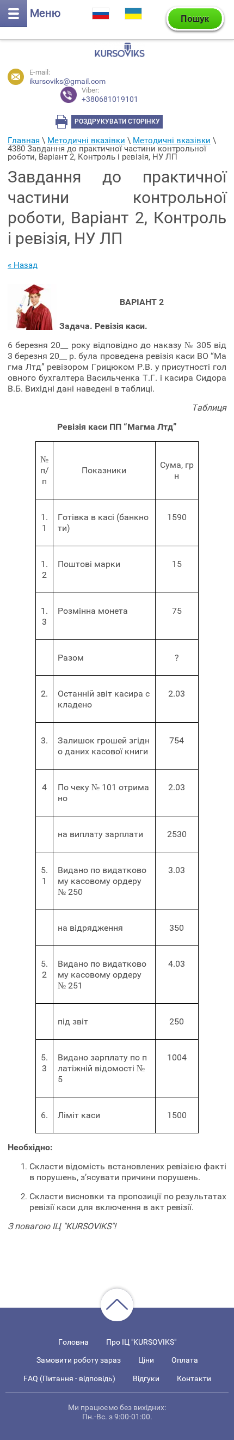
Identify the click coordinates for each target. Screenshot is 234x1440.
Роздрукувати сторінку (117, 121)
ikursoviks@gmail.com (67, 81)
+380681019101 (110, 95)
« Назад (23, 265)
